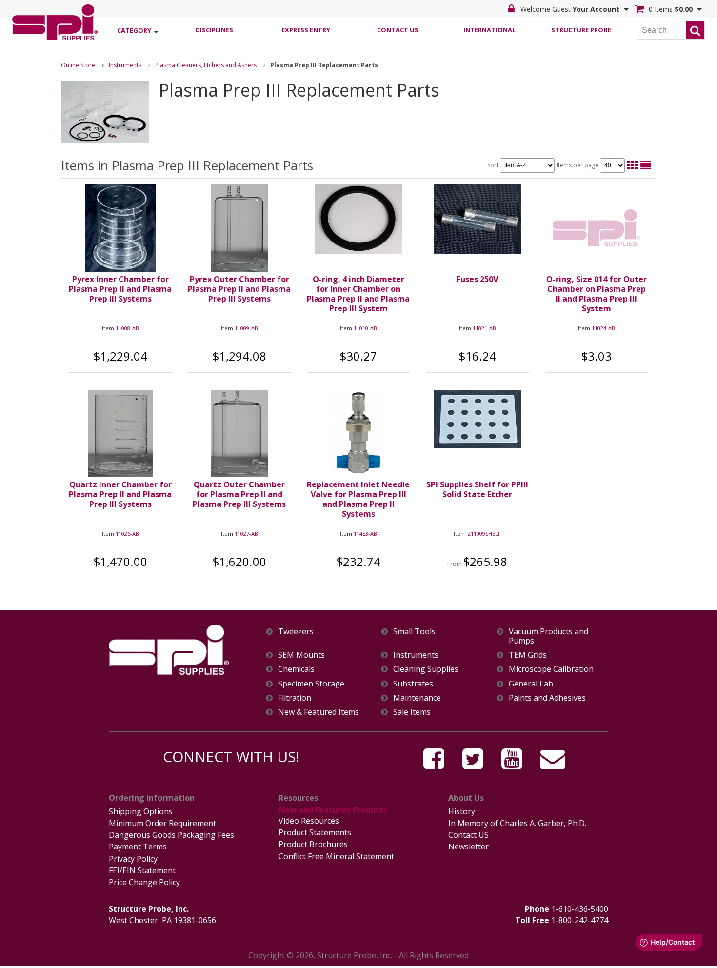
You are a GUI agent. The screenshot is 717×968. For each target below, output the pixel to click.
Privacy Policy (133, 858)
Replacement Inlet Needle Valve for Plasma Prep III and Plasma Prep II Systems (358, 499)
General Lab (531, 683)
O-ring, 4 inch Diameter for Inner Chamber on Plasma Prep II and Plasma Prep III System (358, 294)
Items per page (578, 165)
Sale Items (412, 712)
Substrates (413, 683)
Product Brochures (313, 844)
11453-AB (365, 533)
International (489, 29)
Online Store (78, 65)
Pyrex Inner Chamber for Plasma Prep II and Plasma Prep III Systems (120, 289)
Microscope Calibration (551, 669)
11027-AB (246, 533)
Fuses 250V (477, 279)
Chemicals (296, 669)
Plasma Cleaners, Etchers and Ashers (206, 65)
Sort (493, 165)
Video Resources (309, 820)
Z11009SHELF (484, 533)
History (461, 811)
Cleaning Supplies (425, 669)
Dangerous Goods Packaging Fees (171, 834)
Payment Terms (138, 846)
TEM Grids (528, 655)
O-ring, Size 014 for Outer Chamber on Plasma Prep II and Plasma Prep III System (596, 294)
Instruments (125, 65)
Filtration (294, 698)
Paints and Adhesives (547, 698)
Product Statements (315, 832)
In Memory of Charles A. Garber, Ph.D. (517, 823)
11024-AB (603, 328)
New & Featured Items (318, 712)
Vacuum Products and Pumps (548, 636)
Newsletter (468, 846)
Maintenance (417, 698)
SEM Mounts (301, 655)
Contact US (468, 834)
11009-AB (246, 328)
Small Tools (414, 631)
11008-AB (127, 328)
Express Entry (305, 29)
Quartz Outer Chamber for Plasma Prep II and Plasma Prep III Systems (239, 494)
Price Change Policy (144, 882)
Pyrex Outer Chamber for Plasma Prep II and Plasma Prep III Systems (239, 289)
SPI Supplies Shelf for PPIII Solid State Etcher (477, 489)
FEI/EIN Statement (142, 870)
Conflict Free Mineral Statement (336, 856)
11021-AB (484, 328)
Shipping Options (141, 811)
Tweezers (296, 631)
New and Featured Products (333, 810)
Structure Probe (581, 29)
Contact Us (397, 29)
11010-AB (365, 328)
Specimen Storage (311, 683)
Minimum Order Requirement (162, 823)
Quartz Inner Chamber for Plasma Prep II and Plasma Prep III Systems (120, 494)
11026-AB (127, 533)
